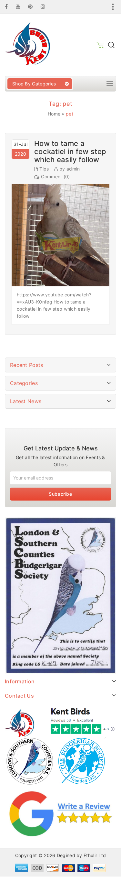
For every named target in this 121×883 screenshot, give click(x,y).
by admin (69, 168)
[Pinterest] (33, 6)
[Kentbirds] (27, 44)
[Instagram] (46, 6)
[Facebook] (9, 6)
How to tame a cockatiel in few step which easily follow (70, 151)
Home (54, 113)
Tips (44, 168)
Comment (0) (55, 176)
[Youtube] (21, 6)
